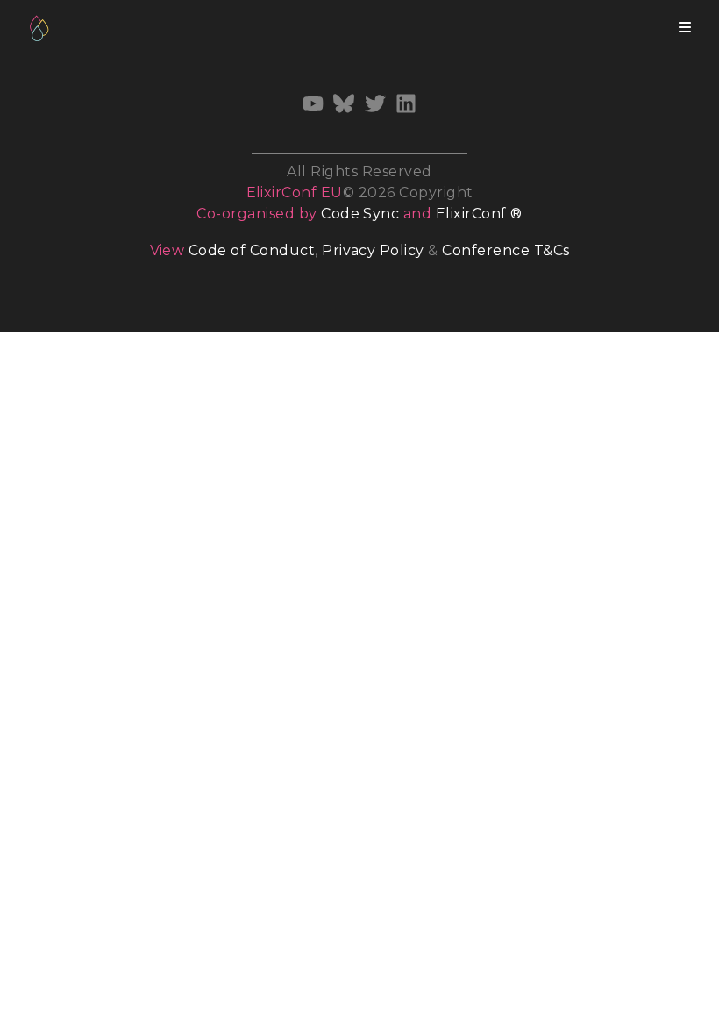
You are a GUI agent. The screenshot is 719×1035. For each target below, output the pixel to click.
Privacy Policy (373, 250)
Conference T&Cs (505, 250)
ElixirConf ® (479, 213)
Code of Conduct (252, 250)
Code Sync (360, 213)
